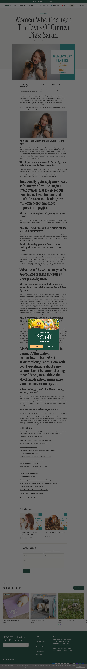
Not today (50, 346)
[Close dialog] (58, 321)
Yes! (36, 346)
